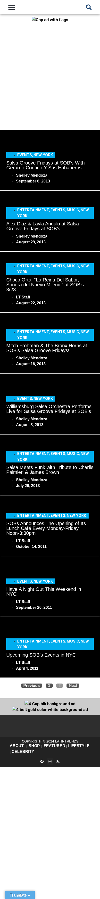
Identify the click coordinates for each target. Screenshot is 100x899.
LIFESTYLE (79, 746)
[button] (11, 7)
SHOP (34, 746)
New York (43, 155)
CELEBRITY (23, 752)
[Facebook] (42, 761)
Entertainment (33, 210)
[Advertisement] (50, 75)
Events (24, 155)
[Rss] (58, 761)
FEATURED (54, 746)
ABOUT (17, 746)
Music (73, 210)
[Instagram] (50, 761)
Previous (31, 686)
